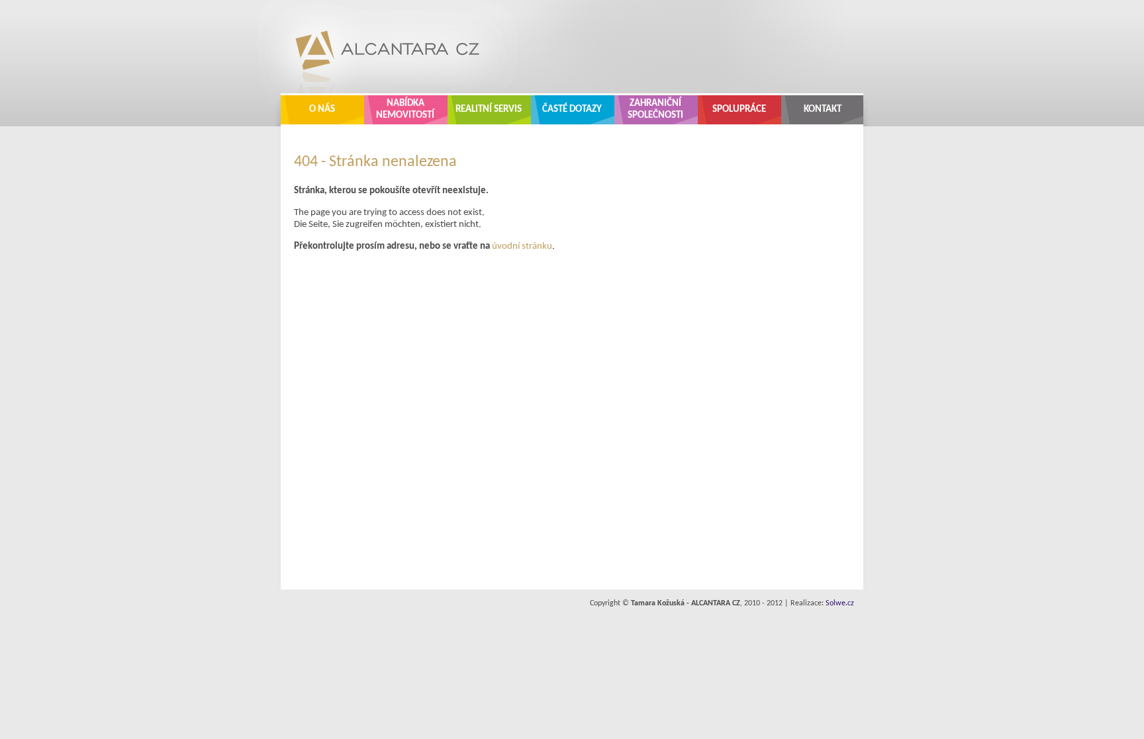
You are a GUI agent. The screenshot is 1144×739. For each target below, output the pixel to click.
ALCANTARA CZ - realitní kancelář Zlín (377, 46)
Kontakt (822, 109)
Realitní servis (488, 109)
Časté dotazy (572, 109)
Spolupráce (739, 109)
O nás (322, 109)
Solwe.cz (840, 603)
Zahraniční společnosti (655, 109)
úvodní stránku (522, 246)
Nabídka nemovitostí (405, 109)
